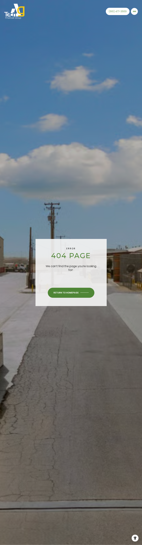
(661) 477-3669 (118, 11)
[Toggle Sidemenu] (134, 11)
